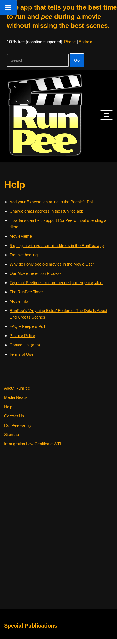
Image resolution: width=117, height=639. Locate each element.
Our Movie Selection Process (36, 273)
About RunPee (17, 388)
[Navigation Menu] (106, 115)
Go (77, 60)
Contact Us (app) (25, 345)
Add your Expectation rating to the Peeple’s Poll (51, 201)
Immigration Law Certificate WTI (32, 443)
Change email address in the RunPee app (46, 211)
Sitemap (11, 434)
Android (85, 41)
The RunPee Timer (26, 292)
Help (8, 406)
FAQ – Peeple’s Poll (27, 326)
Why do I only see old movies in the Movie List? (52, 264)
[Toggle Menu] (8, 7)
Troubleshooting (24, 254)
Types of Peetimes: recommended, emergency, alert (56, 282)
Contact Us (14, 416)
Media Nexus (16, 397)
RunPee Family (18, 425)
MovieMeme (21, 236)
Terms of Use (21, 354)
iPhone (69, 41)
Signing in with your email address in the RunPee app (57, 245)
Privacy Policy (22, 335)
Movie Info (19, 301)
